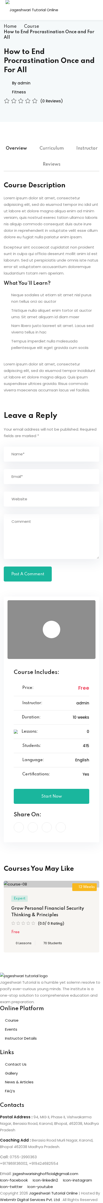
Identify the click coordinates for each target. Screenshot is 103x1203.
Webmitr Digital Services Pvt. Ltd (30, 1199)
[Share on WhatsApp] (61, 827)
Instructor (87, 148)
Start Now (51, 796)
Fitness (19, 92)
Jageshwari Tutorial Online (53, 1193)
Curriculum (52, 148)
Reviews (51, 164)
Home (10, 26)
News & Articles (19, 1082)
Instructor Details (21, 1038)
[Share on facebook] (19, 827)
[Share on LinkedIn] (47, 827)
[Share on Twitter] (33, 827)
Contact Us (15, 1064)
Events (11, 1029)
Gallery (11, 1073)
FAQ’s (10, 1091)
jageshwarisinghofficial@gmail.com (45, 1173)
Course (31, 26)
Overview (16, 148)
